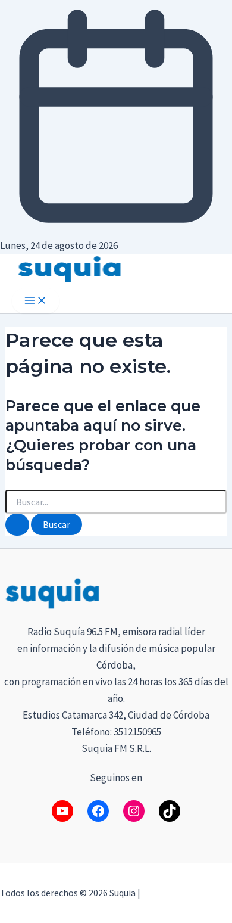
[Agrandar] (216, 591)
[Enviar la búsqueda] (17, 525)
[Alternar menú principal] (35, 300)
